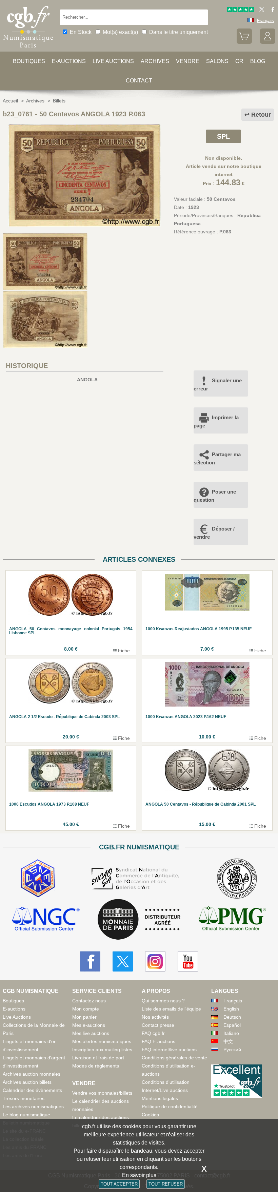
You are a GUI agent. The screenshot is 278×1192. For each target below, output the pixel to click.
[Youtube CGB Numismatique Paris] (188, 961)
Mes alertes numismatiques (101, 1041)
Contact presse (158, 1025)
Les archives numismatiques (33, 1106)
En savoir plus (139, 1175)
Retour (261, 114)
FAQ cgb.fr (153, 1033)
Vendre (187, 61)
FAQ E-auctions (158, 1041)
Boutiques (29, 61)
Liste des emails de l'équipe (171, 1009)
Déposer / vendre (214, 533)
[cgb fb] (271, 10)
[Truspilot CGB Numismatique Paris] (240, 10)
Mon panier (84, 1017)
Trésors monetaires (23, 1098)
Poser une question (215, 496)
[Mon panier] (244, 42)
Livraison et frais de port (98, 1057)
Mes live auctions (90, 1033)
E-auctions (69, 61)
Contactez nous (89, 1000)
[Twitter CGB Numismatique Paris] (123, 961)
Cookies (150, 1114)
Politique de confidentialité (170, 1106)
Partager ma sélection (217, 458)
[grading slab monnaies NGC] (46, 919)
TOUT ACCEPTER (119, 1184)
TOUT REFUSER (165, 1184)
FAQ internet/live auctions (169, 1049)
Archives (155, 61)
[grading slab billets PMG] (232, 919)
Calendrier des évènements (32, 1090)
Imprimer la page (216, 421)
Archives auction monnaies (31, 1074)
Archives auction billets (27, 1082)
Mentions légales (160, 1098)
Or (239, 61)
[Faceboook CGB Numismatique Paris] (90, 961)
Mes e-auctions (88, 1025)
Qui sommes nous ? (163, 1000)
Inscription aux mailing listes (102, 1049)
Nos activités (155, 1017)
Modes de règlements (95, 1066)
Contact (139, 80)
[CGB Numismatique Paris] (28, 49)
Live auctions (113, 61)
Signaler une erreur (218, 384)
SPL (223, 136)
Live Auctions (17, 1017)
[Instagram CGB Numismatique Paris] (155, 961)
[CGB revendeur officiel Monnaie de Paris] (139, 919)
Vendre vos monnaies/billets (102, 1093)
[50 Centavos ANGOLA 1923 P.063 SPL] (84, 225)
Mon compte (85, 1009)
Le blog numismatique (26, 1114)
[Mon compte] (267, 42)
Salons (217, 61)
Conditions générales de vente (174, 1057)
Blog (257, 61)
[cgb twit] (260, 10)
